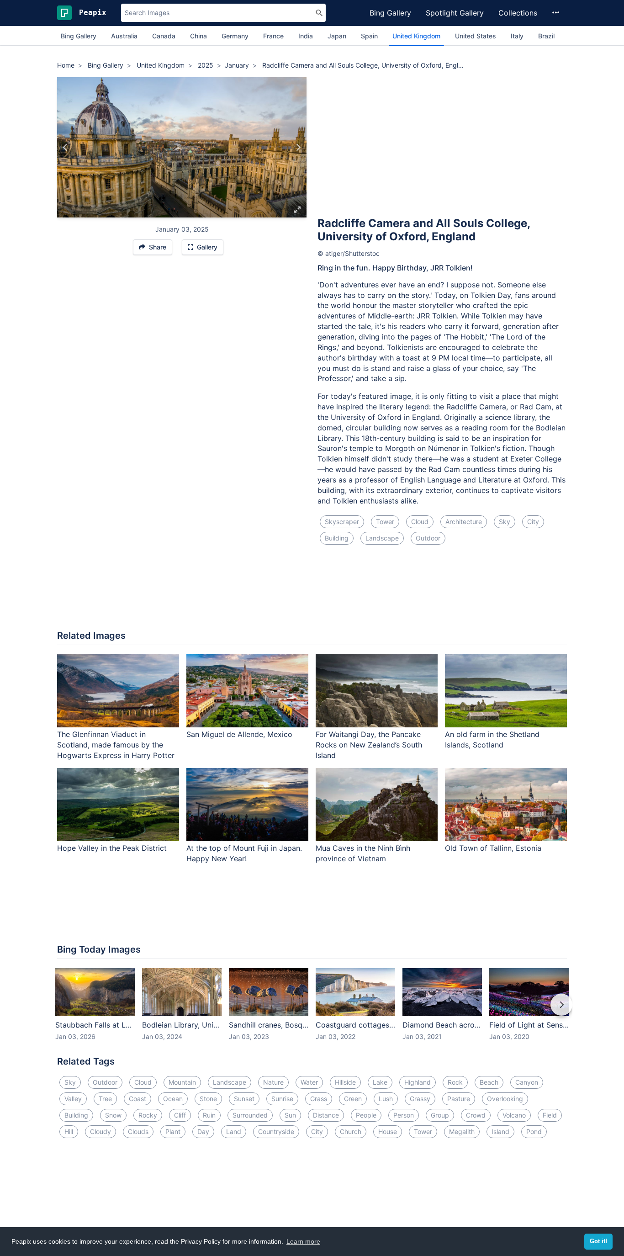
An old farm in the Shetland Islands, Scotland (492, 739)
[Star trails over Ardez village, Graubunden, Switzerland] (65, 147)
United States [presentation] (475, 36)
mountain (182, 1082)
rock (455, 1082)
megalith (462, 1131)
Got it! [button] (598, 1241)
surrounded (250, 1115)
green (353, 1098)
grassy (420, 1098)
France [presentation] (273, 36)
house (387, 1131)
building (337, 538)
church (350, 1131)
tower (385, 521)
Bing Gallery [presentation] (78, 36)
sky (504, 521)
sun (290, 1115)
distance (326, 1115)
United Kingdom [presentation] (416, 36)
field (550, 1115)
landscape (382, 538)
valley (73, 1098)
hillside (345, 1082)
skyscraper (342, 521)
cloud (419, 521)
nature (273, 1082)
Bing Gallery (390, 12)
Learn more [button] (303, 1241)
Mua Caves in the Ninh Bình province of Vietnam (363, 853)
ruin (209, 1115)
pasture (458, 1098)
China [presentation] (198, 36)
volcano (514, 1115)
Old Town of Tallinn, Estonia (493, 848)
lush (386, 1098)
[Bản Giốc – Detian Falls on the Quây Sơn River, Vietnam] (298, 147)
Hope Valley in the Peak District (112, 848)
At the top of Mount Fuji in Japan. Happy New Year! (244, 853)
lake (380, 1082)
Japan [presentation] (337, 36)
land (233, 1131)
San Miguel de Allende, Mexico (239, 734)
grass (318, 1098)
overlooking (505, 1098)
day (203, 1131)
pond (534, 1131)
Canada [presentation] (163, 36)
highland (417, 1082)
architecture (463, 521)
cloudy (100, 1131)
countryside (276, 1131)
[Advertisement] (442, 146)
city (533, 521)
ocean (173, 1098)
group (440, 1115)
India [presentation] (305, 36)
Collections (517, 12)
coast (137, 1098)
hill (68, 1131)
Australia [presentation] (124, 36)
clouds (138, 1131)
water (309, 1082)
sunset (244, 1098)
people (366, 1115)
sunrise (282, 1098)
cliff (180, 1115)
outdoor (428, 538)
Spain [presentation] (369, 36)
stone (208, 1098)
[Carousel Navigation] (312, 1011)
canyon (526, 1082)
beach (489, 1082)
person (403, 1115)
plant (172, 1131)
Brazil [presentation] (546, 36)
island (500, 1131)
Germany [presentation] (235, 36)
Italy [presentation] (517, 36)
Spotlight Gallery (455, 12)
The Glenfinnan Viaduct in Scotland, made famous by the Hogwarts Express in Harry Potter (116, 745)
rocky (147, 1115)
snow (113, 1115)
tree (105, 1098)
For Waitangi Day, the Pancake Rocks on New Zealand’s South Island (369, 745)
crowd (476, 1115)
